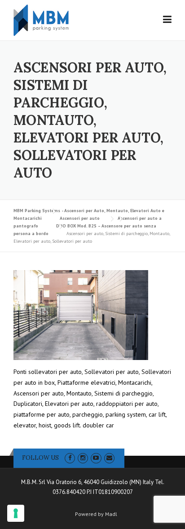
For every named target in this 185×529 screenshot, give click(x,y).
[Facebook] (70, 458)
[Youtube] (96, 458)
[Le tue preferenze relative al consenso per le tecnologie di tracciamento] (15, 513)
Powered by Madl (96, 514)
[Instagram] (83, 458)
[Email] (109, 458)
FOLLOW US (40, 458)
